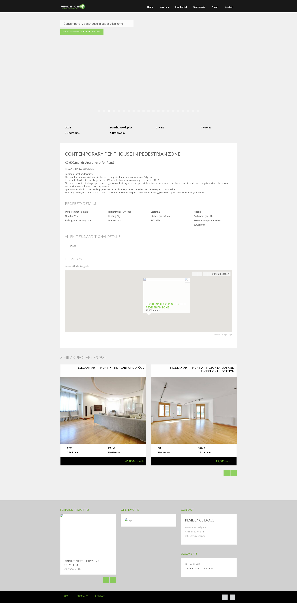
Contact (229, 7)
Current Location (220, 273)
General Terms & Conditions (199, 568)
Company (82, 596)
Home (150, 7)
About (215, 7)
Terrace (72, 245)
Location (164, 7)
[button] (148, 323)
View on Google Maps (223, 334)
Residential (181, 7)
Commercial (199, 7)
